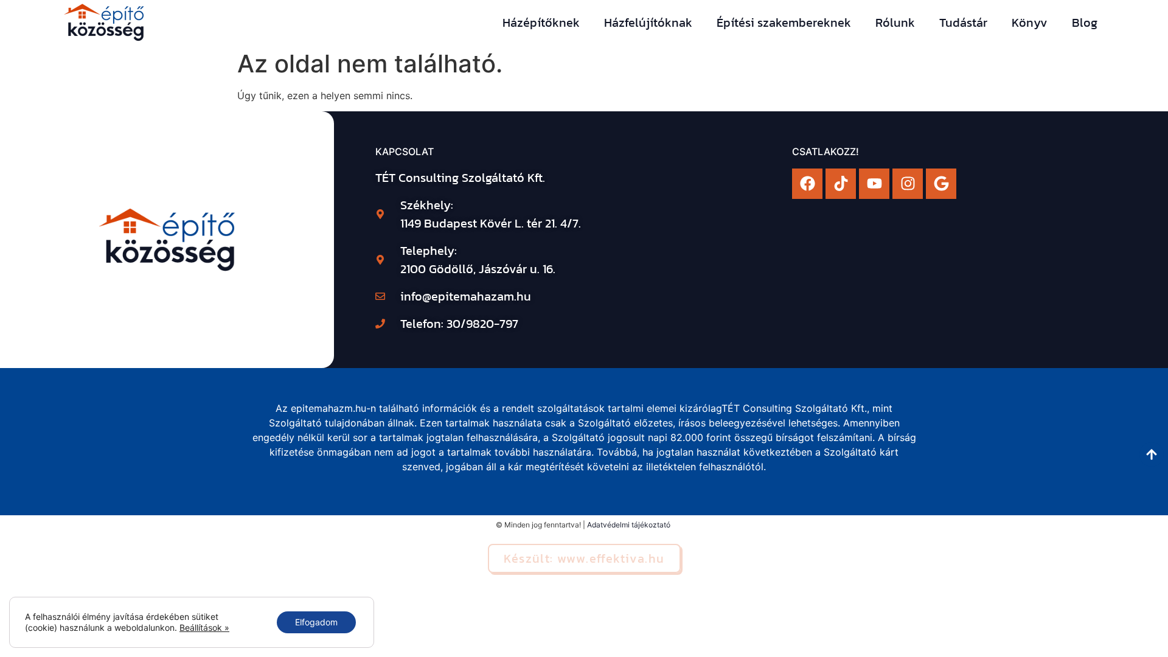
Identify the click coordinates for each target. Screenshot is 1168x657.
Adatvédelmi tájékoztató (628, 524)
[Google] (941, 184)
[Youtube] (874, 184)
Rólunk (895, 22)
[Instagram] (907, 184)
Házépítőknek (541, 22)
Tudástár (963, 22)
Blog (1084, 22)
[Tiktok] (841, 184)
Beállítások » (204, 627)
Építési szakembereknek (784, 22)
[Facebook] (807, 184)
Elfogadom (316, 622)
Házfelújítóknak (648, 22)
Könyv (1030, 22)
